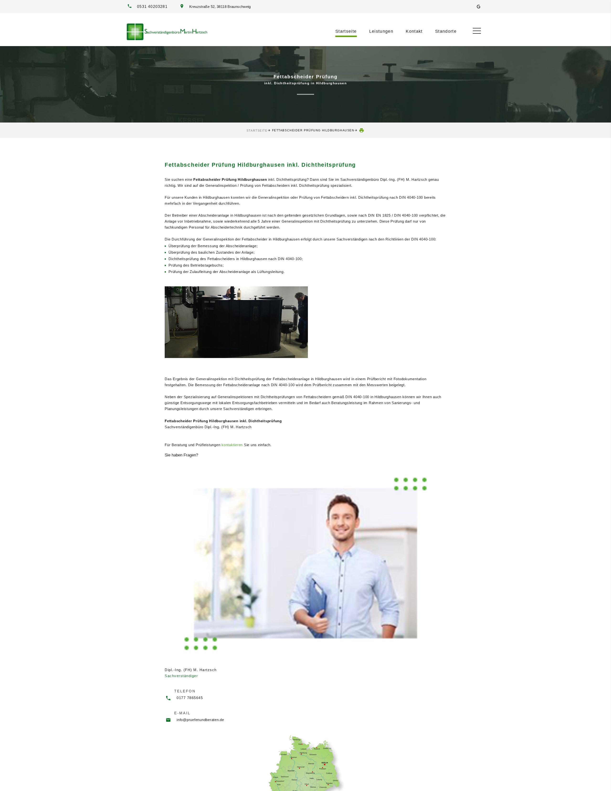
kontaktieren (232, 445)
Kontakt (414, 31)
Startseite (346, 31)
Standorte (446, 31)
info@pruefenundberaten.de (200, 720)
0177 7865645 (190, 698)
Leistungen (381, 31)
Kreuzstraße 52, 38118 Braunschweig (219, 7)
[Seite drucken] (362, 130)
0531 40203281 (152, 7)
